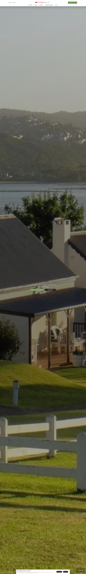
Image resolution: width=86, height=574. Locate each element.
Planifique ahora (72, 2)
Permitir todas (59, 571)
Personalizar (65, 571)
